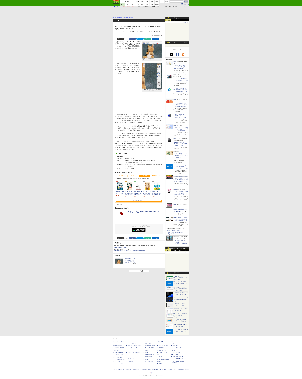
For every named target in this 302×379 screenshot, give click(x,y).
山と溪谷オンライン (149, 354)
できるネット (117, 361)
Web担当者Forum (118, 345)
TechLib (160, 363)
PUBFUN (173, 350)
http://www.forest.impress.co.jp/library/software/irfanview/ (129, 250)
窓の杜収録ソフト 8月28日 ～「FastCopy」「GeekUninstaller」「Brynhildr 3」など (175, 232)
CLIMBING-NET (148, 356)
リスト (126, 38)
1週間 (180, 20)
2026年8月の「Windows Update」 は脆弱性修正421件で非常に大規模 (180, 288)
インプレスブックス (132, 358)
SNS (166, 6)
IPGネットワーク (174, 354)
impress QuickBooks (177, 347)
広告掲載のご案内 (137, 369)
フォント (175, 6)
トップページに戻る (138, 271)
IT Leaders (116, 350)
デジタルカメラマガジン (119, 359)
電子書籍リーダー (156, 176)
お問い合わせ (128, 369)
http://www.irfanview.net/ (120, 247)
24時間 (174, 20)
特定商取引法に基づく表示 (183, 369)
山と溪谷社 (146, 352)
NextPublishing (131, 361)
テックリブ (159, 361)
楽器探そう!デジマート (150, 345)
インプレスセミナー (132, 350)
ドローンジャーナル (118, 352)
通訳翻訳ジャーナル (163, 347)
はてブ (141, 38)
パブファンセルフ (176, 352)
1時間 (168, 20)
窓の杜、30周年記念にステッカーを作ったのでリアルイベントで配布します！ (180, 155)
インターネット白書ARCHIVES (121, 364)
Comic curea (175, 345)
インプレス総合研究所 (119, 347)
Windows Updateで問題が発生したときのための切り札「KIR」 (180, 315)
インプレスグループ (172, 369)
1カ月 (186, 20)
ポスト (121, 38)
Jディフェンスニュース (164, 345)
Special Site (172, 42)
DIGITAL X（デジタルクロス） (134, 352)
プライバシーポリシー (156, 369)
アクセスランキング (174, 18)
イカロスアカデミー (163, 352)
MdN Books (161, 356)
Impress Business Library (133, 347)
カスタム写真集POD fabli (178, 358)
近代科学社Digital (149, 361)
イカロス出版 (160, 341)
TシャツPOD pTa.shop (178, 356)
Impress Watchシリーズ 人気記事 (177, 248)
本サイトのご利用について (118, 369)
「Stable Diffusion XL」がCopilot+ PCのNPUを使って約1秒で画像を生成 (180, 67)
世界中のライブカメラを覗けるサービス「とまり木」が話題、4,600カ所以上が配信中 (180, 129)
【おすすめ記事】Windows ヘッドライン (178, 273)
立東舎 (146, 350)
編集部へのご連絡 (146, 369)
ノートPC (121, 176)
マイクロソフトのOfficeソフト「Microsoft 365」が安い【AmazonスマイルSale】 (180, 104)
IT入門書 (145, 176)
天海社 (174, 343)
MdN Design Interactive (164, 359)
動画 (170, 6)
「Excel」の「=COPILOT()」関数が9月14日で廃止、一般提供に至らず (180, 278)
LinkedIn (156, 38)
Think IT (116, 343)
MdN (158, 354)
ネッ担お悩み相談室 (118, 354)
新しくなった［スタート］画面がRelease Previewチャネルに (180, 299)
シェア (133, 38)
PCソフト (133, 176)
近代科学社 (146, 359)
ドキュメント (160, 6)
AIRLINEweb (161, 343)
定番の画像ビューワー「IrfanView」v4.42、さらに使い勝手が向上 (130, 260)
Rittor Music (146, 341)
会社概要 (164, 369)
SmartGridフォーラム (132, 343)
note (149, 38)
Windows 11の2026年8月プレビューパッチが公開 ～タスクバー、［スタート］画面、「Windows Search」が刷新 (180, 168)
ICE (172, 341)
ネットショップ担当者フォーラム (135, 345)
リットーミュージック (150, 343)
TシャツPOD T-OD (149, 347)
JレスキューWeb (162, 350)
